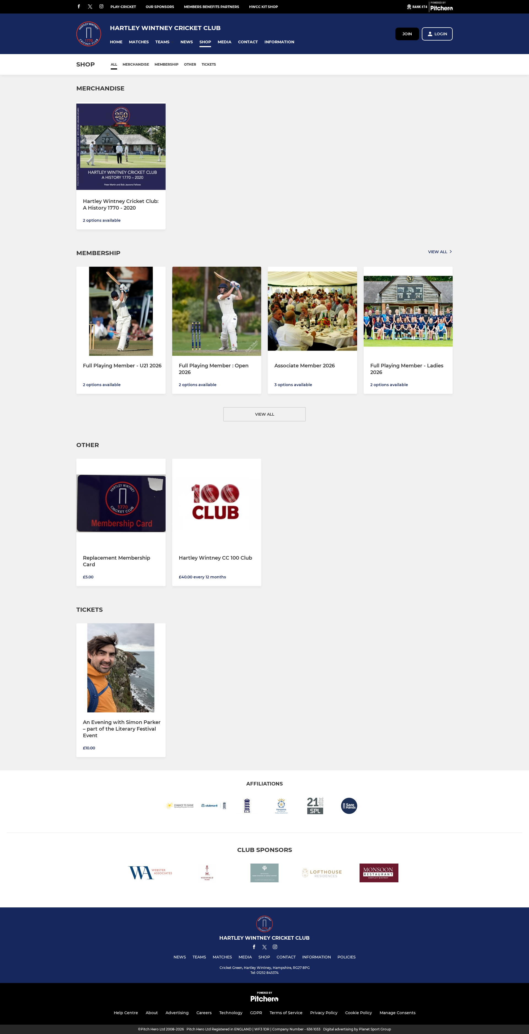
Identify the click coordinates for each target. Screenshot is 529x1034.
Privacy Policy (324, 1012)
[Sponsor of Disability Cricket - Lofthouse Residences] (322, 874)
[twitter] (90, 7)
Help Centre (126, 1012)
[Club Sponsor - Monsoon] (379, 874)
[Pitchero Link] (442, 9)
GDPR (256, 1012)
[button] (116, 42)
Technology (230, 1012)
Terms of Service (286, 1012)
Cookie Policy (358, 1012)
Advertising (177, 1012)
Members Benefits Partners (211, 7)
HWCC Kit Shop (263, 7)
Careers (204, 1012)
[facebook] (78, 6)
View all (437, 251)
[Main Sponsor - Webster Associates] (150, 874)
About (152, 1012)
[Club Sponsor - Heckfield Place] (207, 874)
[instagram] (101, 6)
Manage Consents (397, 1012)
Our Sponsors (160, 7)
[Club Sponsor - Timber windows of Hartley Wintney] (264, 874)
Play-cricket (123, 7)
